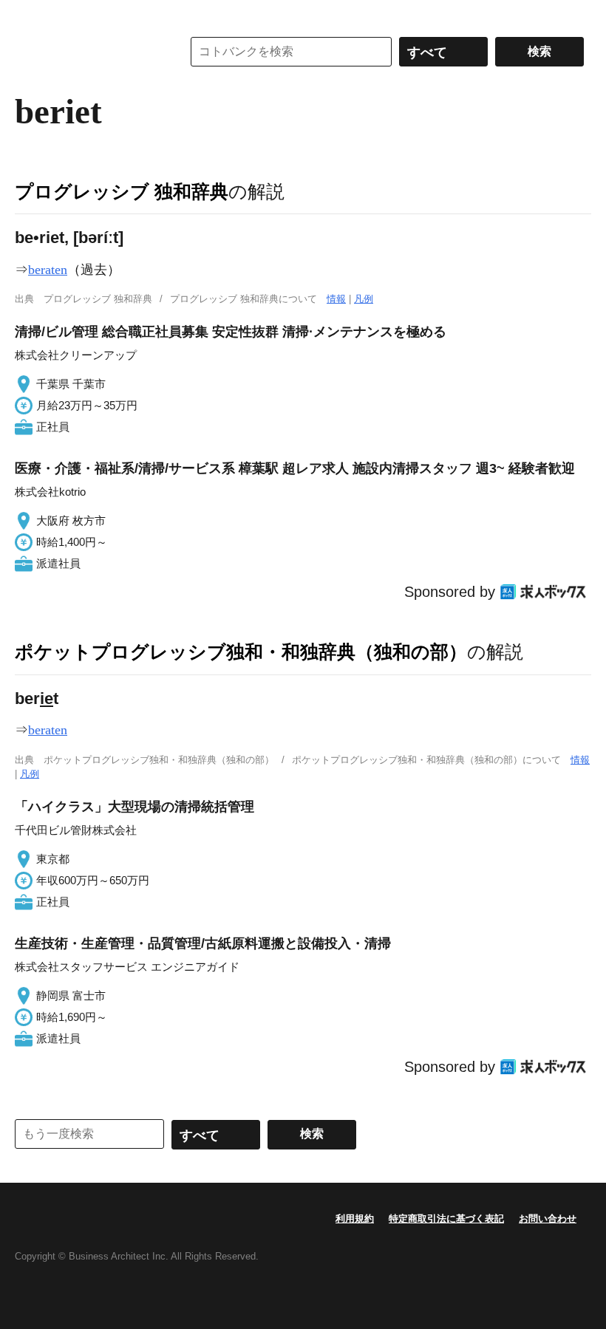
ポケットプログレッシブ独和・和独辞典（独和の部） (241, 651)
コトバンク (88, 51)
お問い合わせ (547, 1218)
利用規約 (355, 1218)
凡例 (363, 298)
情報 (336, 298)
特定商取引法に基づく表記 (446, 1218)
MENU (29, 15)
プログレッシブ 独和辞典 (121, 191)
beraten (47, 269)
